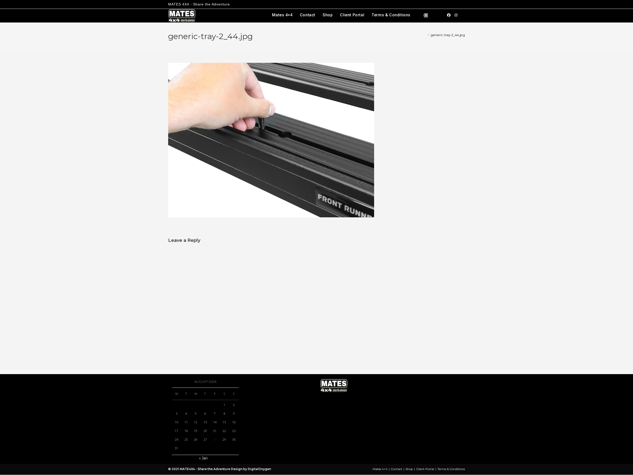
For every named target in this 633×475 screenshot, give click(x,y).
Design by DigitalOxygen (250, 469)
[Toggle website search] (437, 15)
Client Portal (425, 469)
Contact (396, 469)
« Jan (203, 458)
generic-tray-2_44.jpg (447, 35)
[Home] (424, 35)
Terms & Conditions (451, 469)
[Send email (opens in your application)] (463, 15)
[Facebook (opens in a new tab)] (448, 15)
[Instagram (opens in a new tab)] (455, 15)
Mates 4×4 (380, 469)
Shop (409, 469)
